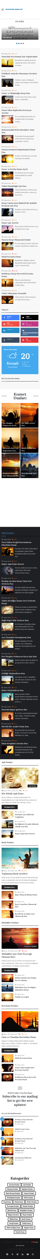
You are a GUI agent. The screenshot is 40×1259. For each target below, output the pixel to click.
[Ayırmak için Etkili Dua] (7, 1161)
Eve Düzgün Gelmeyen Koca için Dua (9, 425)
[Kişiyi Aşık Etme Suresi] (7, 571)
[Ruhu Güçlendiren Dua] (7, 697)
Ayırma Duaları (14, 1185)
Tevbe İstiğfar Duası (13, 1228)
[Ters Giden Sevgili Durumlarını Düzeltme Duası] (7, 551)
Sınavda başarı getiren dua (14, 709)
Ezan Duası (7, 1202)
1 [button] (16, 43)
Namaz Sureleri (13, 1215)
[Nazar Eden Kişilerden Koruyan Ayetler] (7, 119)
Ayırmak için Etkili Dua (23, 1158)
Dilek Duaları (28, 1198)
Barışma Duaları (12, 1189)
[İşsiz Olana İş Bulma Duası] (7, 895)
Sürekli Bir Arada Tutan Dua (15, 726)
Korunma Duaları (13, 1206)
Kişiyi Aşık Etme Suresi (13, 564)
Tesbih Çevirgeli (22, 997)
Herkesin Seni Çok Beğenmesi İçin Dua (10, 450)
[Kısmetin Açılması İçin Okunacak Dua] (11, 465)
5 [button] (23, 43)
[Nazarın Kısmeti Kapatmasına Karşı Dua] (7, 159)
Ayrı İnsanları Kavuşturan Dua (16, 637)
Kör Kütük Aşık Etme (13, 793)
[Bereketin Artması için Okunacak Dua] (7, 914)
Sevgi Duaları (13, 1223)
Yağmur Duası (28, 1228)
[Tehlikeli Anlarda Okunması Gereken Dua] (7, 83)
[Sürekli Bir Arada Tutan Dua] (7, 733)
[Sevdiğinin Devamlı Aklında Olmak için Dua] (7, 824)
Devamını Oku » (9, 807)
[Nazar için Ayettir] (7, 229)
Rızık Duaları (26, 1219)
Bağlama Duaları (27, 1189)
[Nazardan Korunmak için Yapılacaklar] (7, 63)
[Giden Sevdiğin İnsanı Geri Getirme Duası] (7, 610)
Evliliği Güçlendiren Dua (13, 673)
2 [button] (18, 43)
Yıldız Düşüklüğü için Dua (14, 186)
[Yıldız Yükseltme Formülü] (7, 300)
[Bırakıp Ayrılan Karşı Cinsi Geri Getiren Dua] (7, 590)
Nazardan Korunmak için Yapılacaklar (20, 56)
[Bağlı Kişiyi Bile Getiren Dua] (7, 627)
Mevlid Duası (11, 1210)
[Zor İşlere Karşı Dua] (29, 415)
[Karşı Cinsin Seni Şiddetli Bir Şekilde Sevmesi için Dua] (7, 212)
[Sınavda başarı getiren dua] (7, 716)
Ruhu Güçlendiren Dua (12, 690)
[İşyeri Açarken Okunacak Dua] (7, 904)
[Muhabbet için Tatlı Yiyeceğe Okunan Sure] (7, 1151)
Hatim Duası (19, 1202)
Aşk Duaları (27, 1185)
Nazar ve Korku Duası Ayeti (15, 169)
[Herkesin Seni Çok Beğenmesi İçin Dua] (11, 440)
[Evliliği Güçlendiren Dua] (7, 680)
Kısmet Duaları (28, 1206)
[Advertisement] (30, 7)
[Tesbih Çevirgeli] (7, 997)
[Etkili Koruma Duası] (7, 263)
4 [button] (21, 43)
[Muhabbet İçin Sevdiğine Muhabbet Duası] (7, 988)
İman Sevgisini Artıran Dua (15, 743)
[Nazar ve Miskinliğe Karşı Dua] (7, 100)
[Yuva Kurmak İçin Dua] (29, 465)
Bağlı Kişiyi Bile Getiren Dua (15, 620)
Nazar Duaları (27, 1215)
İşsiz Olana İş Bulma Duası (26, 895)
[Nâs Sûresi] (20, 30)
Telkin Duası (26, 1223)
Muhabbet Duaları (26, 1210)
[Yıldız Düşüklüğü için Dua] (7, 193)
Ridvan (5, 790)
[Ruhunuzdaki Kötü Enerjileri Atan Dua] (7, 139)
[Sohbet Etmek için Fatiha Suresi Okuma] (7, 978)
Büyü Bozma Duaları (13, 1193)
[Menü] (3, 10)
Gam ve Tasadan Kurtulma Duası (19, 1037)
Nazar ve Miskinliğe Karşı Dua (16, 93)
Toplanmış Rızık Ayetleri (15, 873)
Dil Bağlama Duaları (13, 1198)
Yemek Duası (20, 1232)
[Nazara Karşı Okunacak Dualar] (7, 246)
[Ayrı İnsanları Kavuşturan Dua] (7, 644)
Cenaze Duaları (29, 1193)
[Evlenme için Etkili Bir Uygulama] (7, 815)
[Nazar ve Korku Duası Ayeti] (7, 176)
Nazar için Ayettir (10, 223)
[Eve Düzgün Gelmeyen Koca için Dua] (11, 415)
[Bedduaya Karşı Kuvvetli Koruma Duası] (7, 283)
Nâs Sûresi (7, 37)
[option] (20, 30)
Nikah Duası (13, 1219)
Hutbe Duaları (32, 1202)
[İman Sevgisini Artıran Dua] (7, 750)
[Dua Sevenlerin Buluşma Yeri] (13, 9)
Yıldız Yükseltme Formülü (14, 293)
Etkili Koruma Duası (11, 256)
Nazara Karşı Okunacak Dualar (16, 240)
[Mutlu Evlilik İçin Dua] (29, 440)
